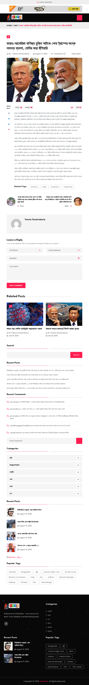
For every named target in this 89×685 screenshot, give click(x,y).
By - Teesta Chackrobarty (19, 54)
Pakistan (12, 582)
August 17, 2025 (41, 54)
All (11, 458)
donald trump (70, 572)
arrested (12, 572)
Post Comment (16, 285)
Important (14, 465)
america (34, 187)
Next (67, 206)
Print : (18, 107)
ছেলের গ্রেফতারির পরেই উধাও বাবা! (27, 534)
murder (70, 661)
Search (10, 346)
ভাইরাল (50, 627)
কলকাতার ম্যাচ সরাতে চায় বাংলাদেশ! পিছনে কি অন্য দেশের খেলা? (52, 425)
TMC (34, 582)
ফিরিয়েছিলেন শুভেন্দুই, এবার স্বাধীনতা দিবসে (29, 510)
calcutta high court (51, 572)
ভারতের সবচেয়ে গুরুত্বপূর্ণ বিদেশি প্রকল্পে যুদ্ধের (62, 329)
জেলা (11, 486)
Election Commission (17, 577)
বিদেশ (49, 623)
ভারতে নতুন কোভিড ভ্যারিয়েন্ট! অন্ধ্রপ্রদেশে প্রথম (24, 329)
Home (9, 25)
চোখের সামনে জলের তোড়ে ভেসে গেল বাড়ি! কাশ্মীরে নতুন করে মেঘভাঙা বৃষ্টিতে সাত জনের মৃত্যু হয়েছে (30, 199)
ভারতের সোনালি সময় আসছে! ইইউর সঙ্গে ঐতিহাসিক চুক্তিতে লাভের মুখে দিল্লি (47, 432)
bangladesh (26, 572)
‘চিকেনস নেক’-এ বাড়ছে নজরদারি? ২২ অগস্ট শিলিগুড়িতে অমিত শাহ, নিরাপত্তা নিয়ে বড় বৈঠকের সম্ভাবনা (36, 384)
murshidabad (53, 667)
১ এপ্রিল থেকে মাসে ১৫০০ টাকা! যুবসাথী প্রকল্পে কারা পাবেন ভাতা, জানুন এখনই (43, 409)
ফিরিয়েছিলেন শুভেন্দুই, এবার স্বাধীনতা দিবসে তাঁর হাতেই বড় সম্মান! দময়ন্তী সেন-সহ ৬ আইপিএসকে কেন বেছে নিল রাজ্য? (40, 370)
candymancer (16, 432)
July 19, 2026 (13, 336)
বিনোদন (50, 631)
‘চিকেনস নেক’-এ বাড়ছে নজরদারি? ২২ (28, 546)
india (44, 187)
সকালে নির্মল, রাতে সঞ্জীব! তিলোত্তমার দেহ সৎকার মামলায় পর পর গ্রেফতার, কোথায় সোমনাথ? (32, 375)
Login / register (45, 2)
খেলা (11, 479)
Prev (22, 206)
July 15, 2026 (53, 336)
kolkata (51, 577)
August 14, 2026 (25, 514)
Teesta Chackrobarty (35, 220)
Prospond (55, 187)
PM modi (24, 582)
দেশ (8, 37)
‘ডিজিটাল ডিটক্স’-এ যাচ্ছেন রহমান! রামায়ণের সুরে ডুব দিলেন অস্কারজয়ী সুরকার (42, 402)
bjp (37, 572)
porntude (14, 402)
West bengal (46, 582)
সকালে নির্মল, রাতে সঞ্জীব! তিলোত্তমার (27, 522)
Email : (27, 107)
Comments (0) (59, 54)
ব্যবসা (15, 25)
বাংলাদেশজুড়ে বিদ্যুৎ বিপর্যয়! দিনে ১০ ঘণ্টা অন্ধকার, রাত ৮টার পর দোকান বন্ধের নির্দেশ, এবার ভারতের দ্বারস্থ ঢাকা (38, 388)
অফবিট (12, 472)
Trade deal (67, 187)
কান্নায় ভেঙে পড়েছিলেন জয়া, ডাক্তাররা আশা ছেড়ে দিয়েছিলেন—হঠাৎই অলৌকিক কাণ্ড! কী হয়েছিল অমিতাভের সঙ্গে (58, 199)
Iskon (71, 651)
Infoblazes (43, 681)
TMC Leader (77, 667)
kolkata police (64, 656)
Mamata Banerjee (66, 577)
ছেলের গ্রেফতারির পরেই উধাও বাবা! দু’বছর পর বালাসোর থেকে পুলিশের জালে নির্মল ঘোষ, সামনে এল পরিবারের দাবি (37, 379)
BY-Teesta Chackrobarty (19, 333)
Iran (41, 577)
